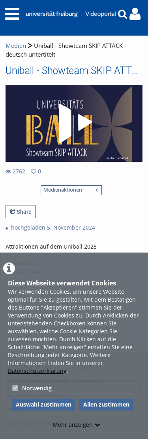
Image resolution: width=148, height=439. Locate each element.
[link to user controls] (135, 14)
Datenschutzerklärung (37, 370)
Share (23, 211)
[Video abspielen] (74, 123)
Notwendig (37, 388)
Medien (16, 46)
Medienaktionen (62, 189)
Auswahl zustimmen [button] (43, 404)
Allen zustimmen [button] (106, 404)
